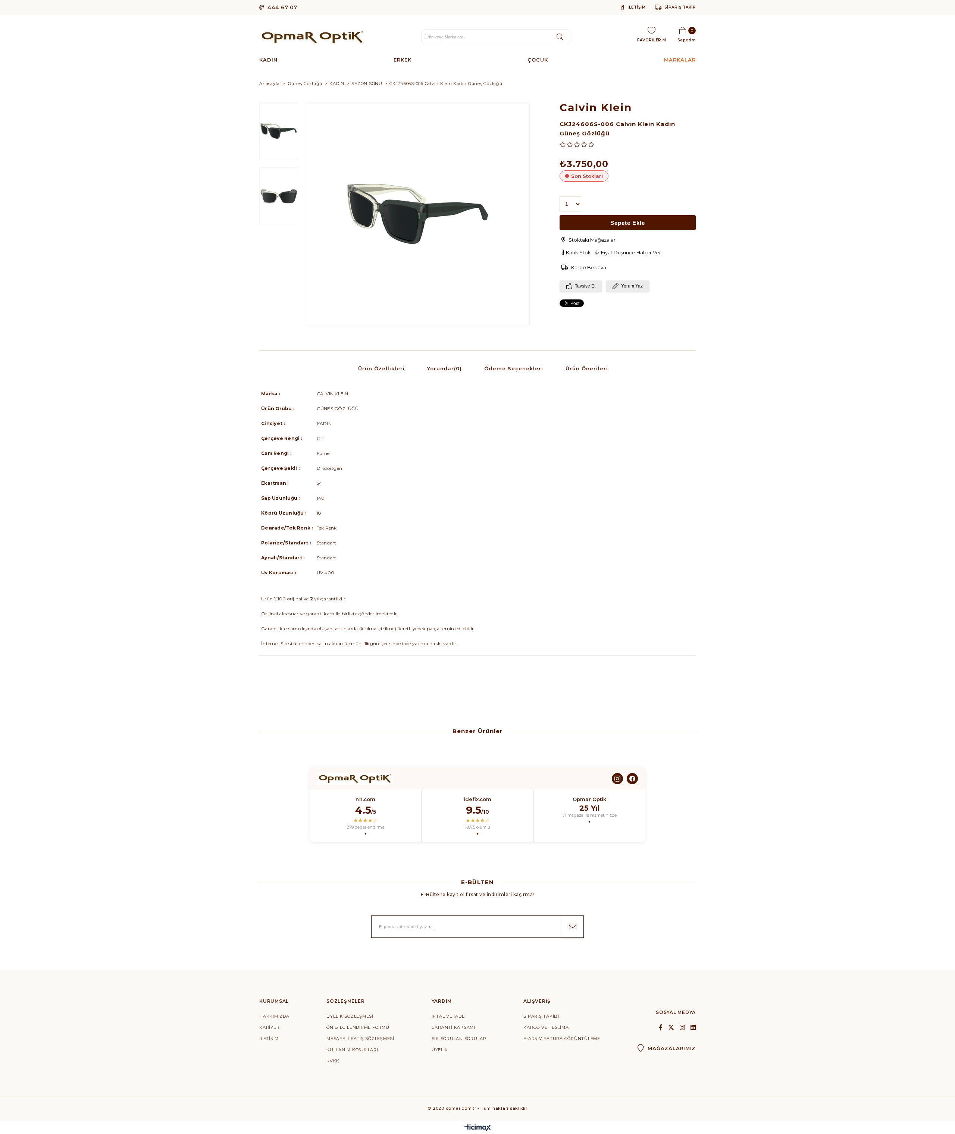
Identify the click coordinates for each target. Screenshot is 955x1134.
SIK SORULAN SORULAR (459, 1038)
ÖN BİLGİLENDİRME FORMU (357, 1027)
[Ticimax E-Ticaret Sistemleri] (477, 1128)
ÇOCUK (537, 60)
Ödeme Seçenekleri (513, 368)
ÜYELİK (440, 1049)
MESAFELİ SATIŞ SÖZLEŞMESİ (360, 1038)
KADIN (268, 60)
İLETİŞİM (635, 7)
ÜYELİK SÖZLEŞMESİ (349, 1016)
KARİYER (269, 1027)
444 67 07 (281, 7)
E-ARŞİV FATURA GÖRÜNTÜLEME (561, 1038)
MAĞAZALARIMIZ (672, 1048)
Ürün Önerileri (587, 368)
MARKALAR (680, 60)
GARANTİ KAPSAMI (453, 1027)
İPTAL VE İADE (448, 1016)
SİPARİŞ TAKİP (680, 7)
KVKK (332, 1061)
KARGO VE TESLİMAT (547, 1027)
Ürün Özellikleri (381, 368)
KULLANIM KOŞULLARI (352, 1049)
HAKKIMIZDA (274, 1016)
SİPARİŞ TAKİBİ (541, 1016)
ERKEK (402, 60)
